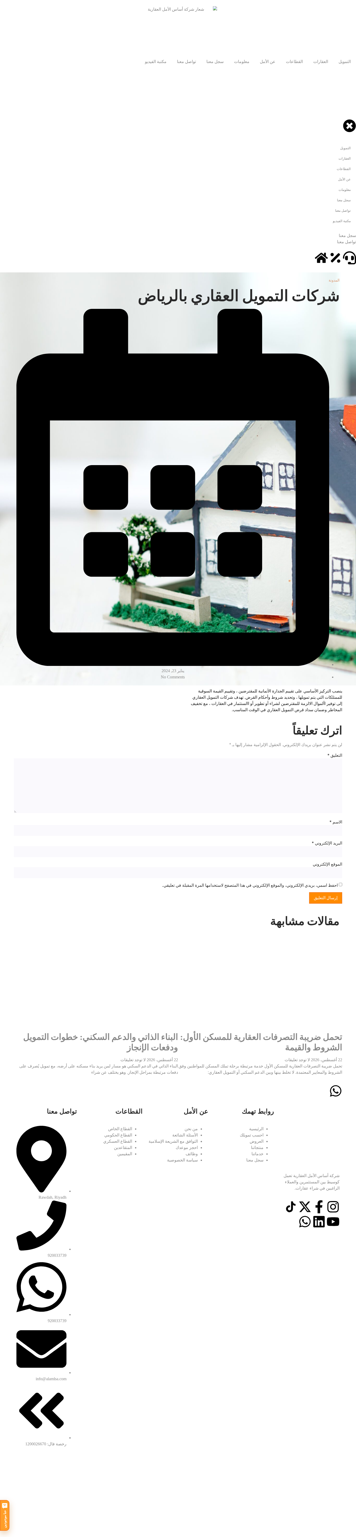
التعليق (334, 755)
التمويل (345, 61)
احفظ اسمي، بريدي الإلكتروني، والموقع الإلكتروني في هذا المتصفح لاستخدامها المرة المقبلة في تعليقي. (250, 885)
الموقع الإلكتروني (327, 864)
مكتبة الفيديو (156, 61)
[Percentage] (335, 257)
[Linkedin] (319, 1221)
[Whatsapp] (304, 1221)
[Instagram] (333, 1206)
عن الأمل (267, 61)
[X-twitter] (304, 1206)
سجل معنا (215, 61)
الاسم (335, 821)
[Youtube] (333, 1221)
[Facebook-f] (319, 1206)
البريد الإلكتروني (327, 843)
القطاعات (294, 61)
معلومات (241, 61)
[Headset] (349, 257)
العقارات (320, 61)
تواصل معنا (186, 61)
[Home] (321, 257)
